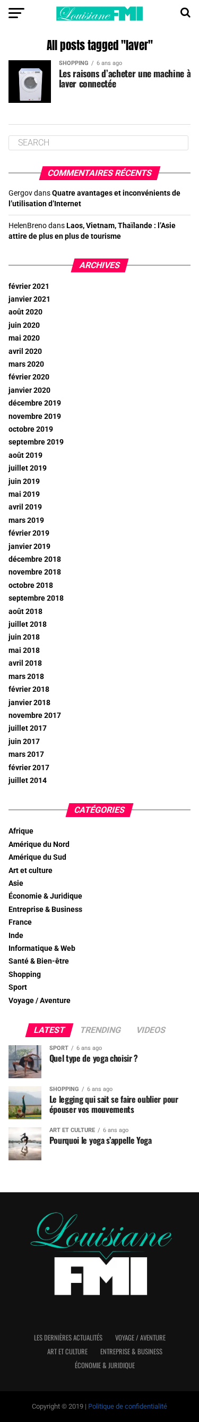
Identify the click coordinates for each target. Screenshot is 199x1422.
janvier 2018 (29, 702)
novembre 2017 (34, 715)
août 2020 (25, 312)
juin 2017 (24, 741)
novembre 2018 (34, 572)
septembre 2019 (36, 442)
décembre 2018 (34, 559)
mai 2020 (24, 338)
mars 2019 (26, 520)
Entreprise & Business (45, 909)
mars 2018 (26, 676)
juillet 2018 (27, 624)
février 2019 (28, 533)
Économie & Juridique (45, 896)
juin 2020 (24, 325)
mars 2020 (26, 364)
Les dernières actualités (68, 1337)
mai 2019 (24, 494)
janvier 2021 (29, 299)
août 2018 (25, 611)
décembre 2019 (34, 403)
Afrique (20, 831)
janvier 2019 (29, 546)
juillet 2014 (27, 780)
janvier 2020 (29, 390)
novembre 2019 (34, 416)
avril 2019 (25, 507)
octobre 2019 (30, 429)
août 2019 (25, 455)
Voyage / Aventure (39, 1000)
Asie (15, 883)
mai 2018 (24, 650)
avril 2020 (25, 351)
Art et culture (30, 870)
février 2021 (28, 286)
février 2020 (28, 377)
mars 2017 (26, 754)
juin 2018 (24, 637)
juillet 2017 (27, 728)
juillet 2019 (27, 468)
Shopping (24, 974)
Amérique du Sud (37, 857)
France (20, 922)
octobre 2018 (30, 585)
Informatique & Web (41, 948)
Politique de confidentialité (127, 1406)
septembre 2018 (36, 598)
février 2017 (28, 767)
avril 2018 (25, 663)
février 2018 (28, 689)
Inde (15, 935)
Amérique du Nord (39, 844)
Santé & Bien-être (38, 961)
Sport (17, 987)
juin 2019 (24, 481)
